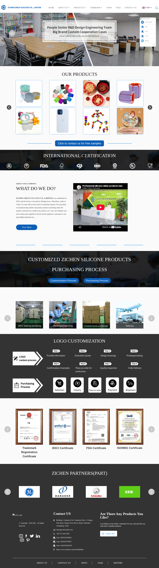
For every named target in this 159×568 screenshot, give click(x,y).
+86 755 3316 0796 (62, 534)
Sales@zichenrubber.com (64, 530)
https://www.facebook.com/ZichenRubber (70, 549)
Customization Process (63, 280)
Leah (146, 31)
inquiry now (110, 534)
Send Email (148, 22)
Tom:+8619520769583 (63, 538)
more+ (29, 101)
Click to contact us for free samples (79, 143)
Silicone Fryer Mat (96, 89)
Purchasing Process (97, 280)
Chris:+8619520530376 (64, 545)
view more (26, 227)
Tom (146, 27)
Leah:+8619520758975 (64, 542)
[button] (12, 33)
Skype (147, 41)
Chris (146, 36)
